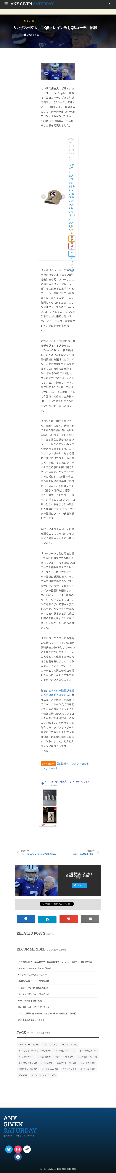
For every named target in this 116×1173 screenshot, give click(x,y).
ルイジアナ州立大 (28, 1063)
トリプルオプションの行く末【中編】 (35, 968)
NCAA (23, 1075)
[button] (109, 4)
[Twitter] (9, 1149)
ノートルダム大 (50, 1069)
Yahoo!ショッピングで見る (72, 254)
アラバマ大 (50, 1045)
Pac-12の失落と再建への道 (30, 1001)
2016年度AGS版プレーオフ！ (31, 1020)
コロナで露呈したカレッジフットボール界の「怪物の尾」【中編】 (47, 1013)
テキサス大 (69, 1069)
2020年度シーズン (29, 1045)
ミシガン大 (44, 1057)
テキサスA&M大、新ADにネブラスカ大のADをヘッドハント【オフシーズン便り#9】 (55, 962)
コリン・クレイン (75, 781)
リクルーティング (64, 1057)
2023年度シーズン (28, 1069)
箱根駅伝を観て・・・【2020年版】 (34, 981)
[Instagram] (18, 1149)
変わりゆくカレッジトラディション (34, 1007)
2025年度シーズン (66, 1063)
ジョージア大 (87, 1063)
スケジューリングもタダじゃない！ (34, 994)
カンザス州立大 (58, 781)
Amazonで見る (72, 239)
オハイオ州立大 (88, 1051)
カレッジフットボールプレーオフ (35, 1051)
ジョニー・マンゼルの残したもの (33, 988)
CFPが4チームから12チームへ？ (32, 975)
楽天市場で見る (72, 246)
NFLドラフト (69, 1045)
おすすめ (46, 1063)
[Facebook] (18, 1157)
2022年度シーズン (87, 1057)
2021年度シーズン (65, 1051)
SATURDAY (32, 3)
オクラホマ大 (87, 1069)
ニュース (20, 15)
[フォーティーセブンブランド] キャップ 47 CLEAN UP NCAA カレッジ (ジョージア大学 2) (71, 197)
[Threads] (27, 1149)
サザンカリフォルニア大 (44, 1075)
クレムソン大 (26, 1057)
